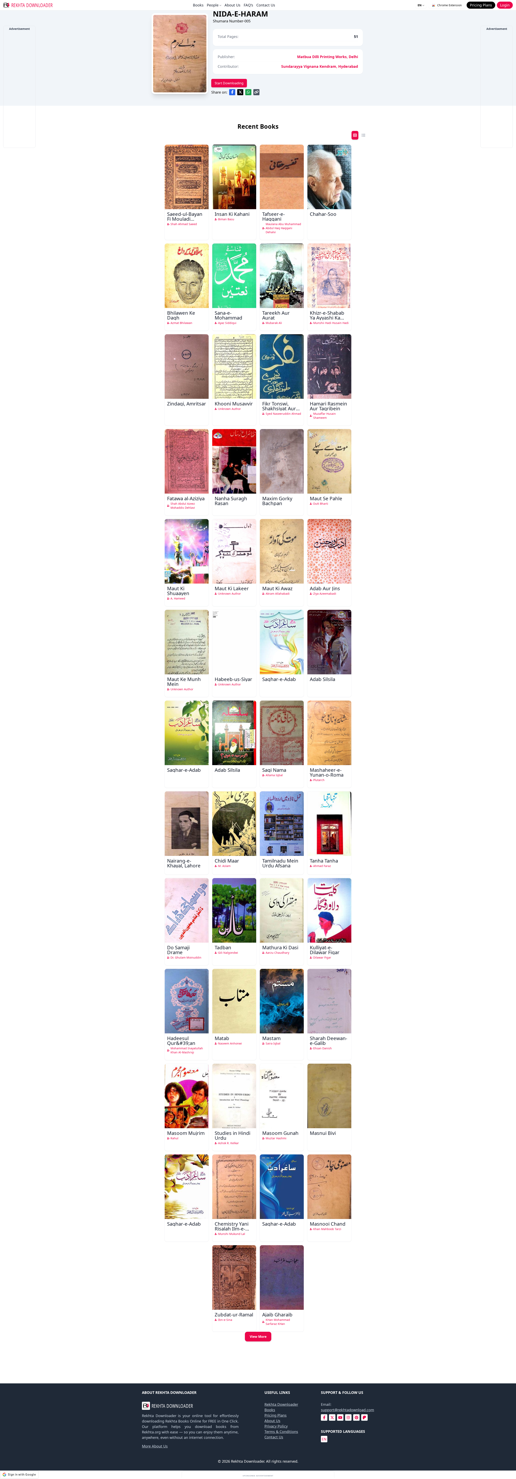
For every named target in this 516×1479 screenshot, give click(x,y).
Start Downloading (229, 83)
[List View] (363, 135)
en (324, 1439)
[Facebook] (324, 1417)
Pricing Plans (275, 1415)
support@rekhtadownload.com (347, 1409)
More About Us (155, 1446)
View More (258, 1336)
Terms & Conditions (281, 1431)
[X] (332, 1417)
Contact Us (265, 5)
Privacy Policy (276, 1426)
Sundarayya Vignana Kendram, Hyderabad (319, 66)
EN (419, 5)
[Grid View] (355, 135)
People (212, 5)
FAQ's (248, 5)
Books (198, 5)
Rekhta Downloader (281, 1404)
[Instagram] (348, 1417)
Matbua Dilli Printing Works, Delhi (327, 56)
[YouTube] (340, 1417)
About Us (232, 5)
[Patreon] (364, 1417)
